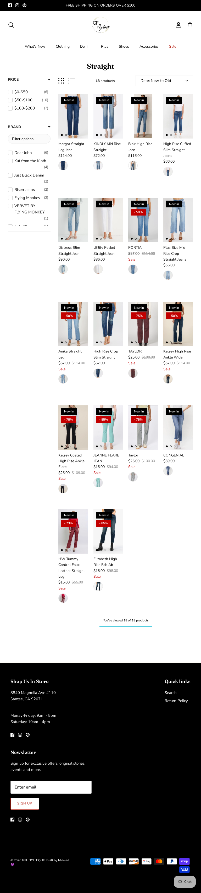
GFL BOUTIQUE (33, 860)
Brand (14, 126)
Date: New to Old (156, 80)
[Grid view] (61, 81)
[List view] (71, 81)
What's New (35, 46)
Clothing (63, 46)
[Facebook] (10, 5)
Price (13, 79)
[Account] (177, 25)
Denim (85, 46)
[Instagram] (17, 5)
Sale (172, 46)
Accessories (149, 46)
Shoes (124, 46)
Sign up (24, 803)
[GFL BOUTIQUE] (101, 25)
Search (171, 692)
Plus (104, 46)
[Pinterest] (24, 5)
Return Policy (176, 700)
